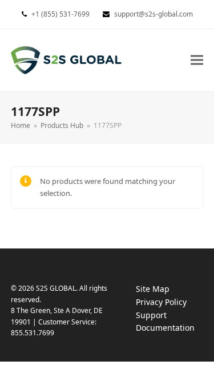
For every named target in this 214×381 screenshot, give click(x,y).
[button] (197, 60)
